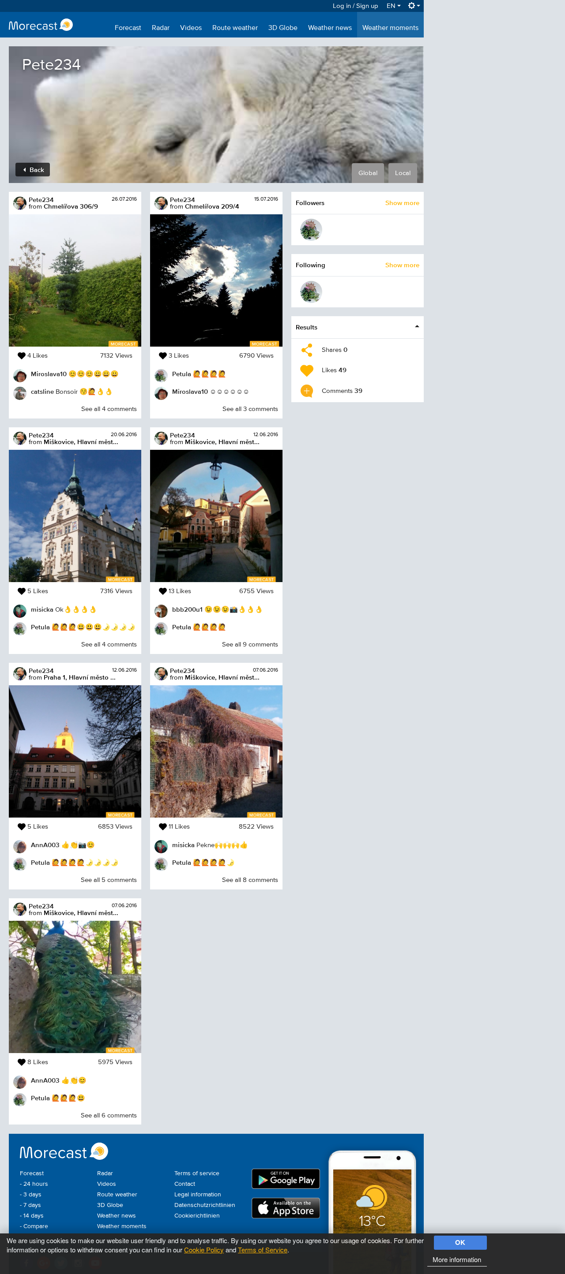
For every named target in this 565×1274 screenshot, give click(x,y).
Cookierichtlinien (197, 1216)
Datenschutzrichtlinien (204, 1205)
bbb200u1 (187, 609)
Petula (40, 627)
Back (36, 169)
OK (460, 1242)
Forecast (128, 28)
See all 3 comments (250, 409)
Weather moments (390, 28)
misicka (42, 609)
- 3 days (30, 1195)
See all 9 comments (250, 644)
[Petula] (311, 230)
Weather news (330, 28)
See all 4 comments (109, 409)
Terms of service (196, 1173)
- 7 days (30, 1205)
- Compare (34, 1226)
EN (392, 6)
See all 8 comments (250, 880)
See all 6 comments (109, 1115)
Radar (161, 28)
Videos (191, 28)
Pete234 (41, 199)
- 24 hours (34, 1184)
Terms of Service (262, 1249)
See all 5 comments (109, 880)
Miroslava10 (49, 373)
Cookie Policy (204, 1249)
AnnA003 (45, 844)
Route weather (235, 28)
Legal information (197, 1195)
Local (403, 173)
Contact (184, 1184)
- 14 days (32, 1216)
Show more (402, 202)
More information (457, 1259)
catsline (42, 391)
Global (367, 173)
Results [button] (306, 327)
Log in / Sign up (355, 6)
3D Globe (283, 28)
